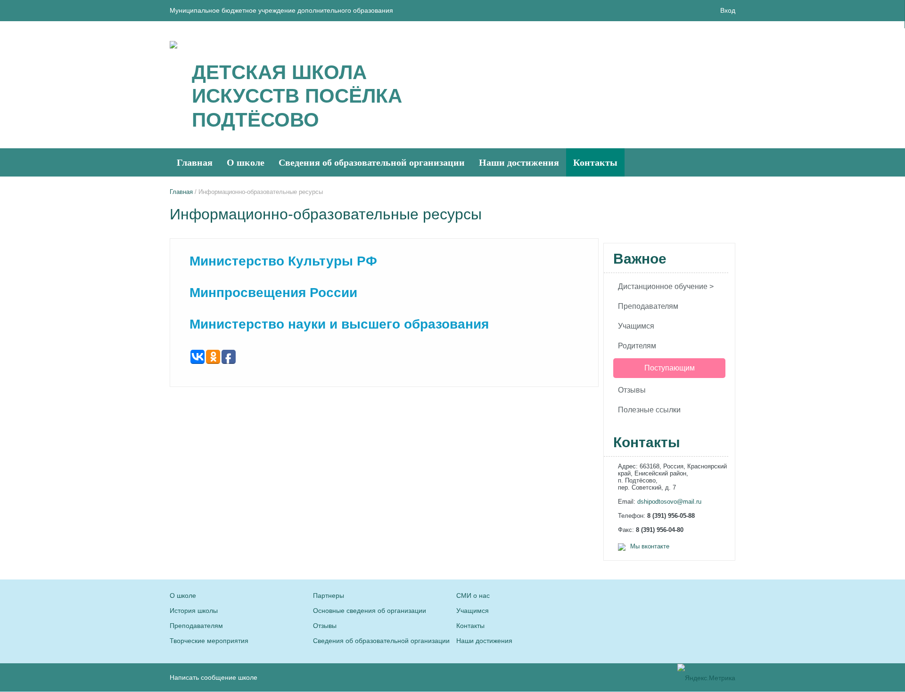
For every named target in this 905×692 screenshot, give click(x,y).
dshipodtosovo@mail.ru (669, 501)
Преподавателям (648, 306)
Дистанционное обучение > (666, 286)
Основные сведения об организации (369, 610)
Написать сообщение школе (213, 677)
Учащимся (636, 326)
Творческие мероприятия (209, 640)
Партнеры (328, 595)
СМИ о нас (473, 595)
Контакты (595, 162)
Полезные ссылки (649, 410)
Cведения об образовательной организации (372, 162)
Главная (195, 162)
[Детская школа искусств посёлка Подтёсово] (173, 44)
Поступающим (669, 368)
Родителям (637, 346)
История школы (194, 610)
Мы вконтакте (649, 546)
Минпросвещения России (273, 292)
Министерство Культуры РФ (283, 261)
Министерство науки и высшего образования (339, 324)
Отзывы (632, 390)
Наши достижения (519, 162)
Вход (727, 10)
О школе (245, 162)
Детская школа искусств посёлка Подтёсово (297, 96)
